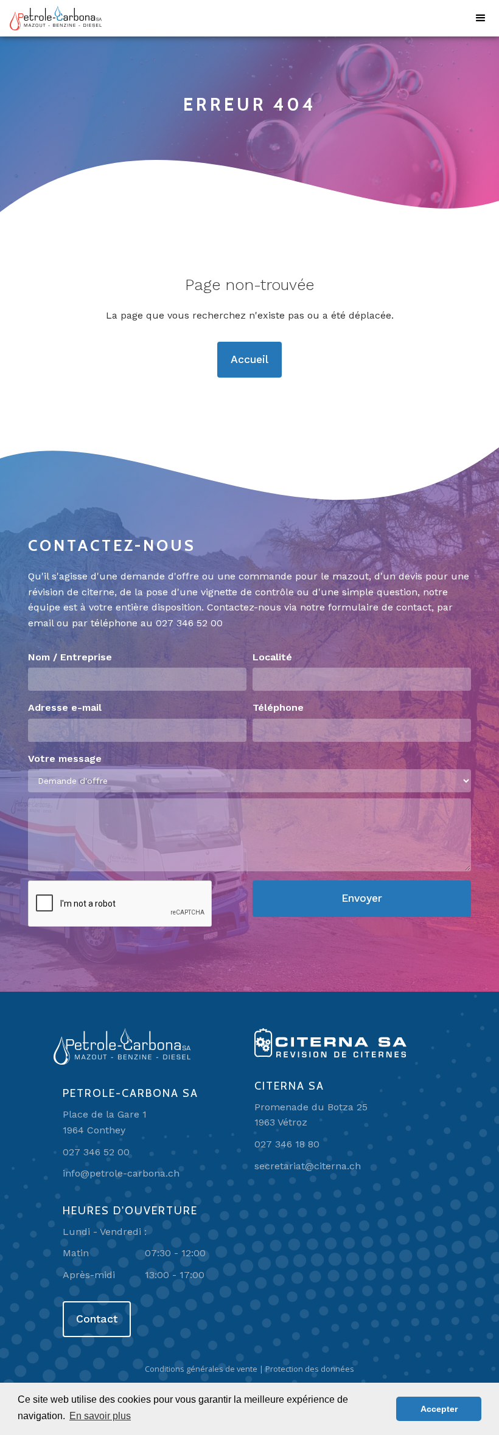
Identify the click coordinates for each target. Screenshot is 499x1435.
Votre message (65, 758)
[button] (480, 18)
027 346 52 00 (189, 623)
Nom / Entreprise (70, 657)
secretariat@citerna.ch (307, 1166)
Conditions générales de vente (201, 1368)
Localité (272, 657)
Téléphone (278, 707)
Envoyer (361, 898)
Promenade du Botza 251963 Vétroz (311, 1115)
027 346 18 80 (286, 1144)
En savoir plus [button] (100, 1416)
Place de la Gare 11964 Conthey (105, 1122)
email (41, 623)
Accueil (249, 359)
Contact (96, 1319)
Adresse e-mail (65, 707)
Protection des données (309, 1368)
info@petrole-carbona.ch (121, 1173)
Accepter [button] (439, 1409)
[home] (56, 18)
